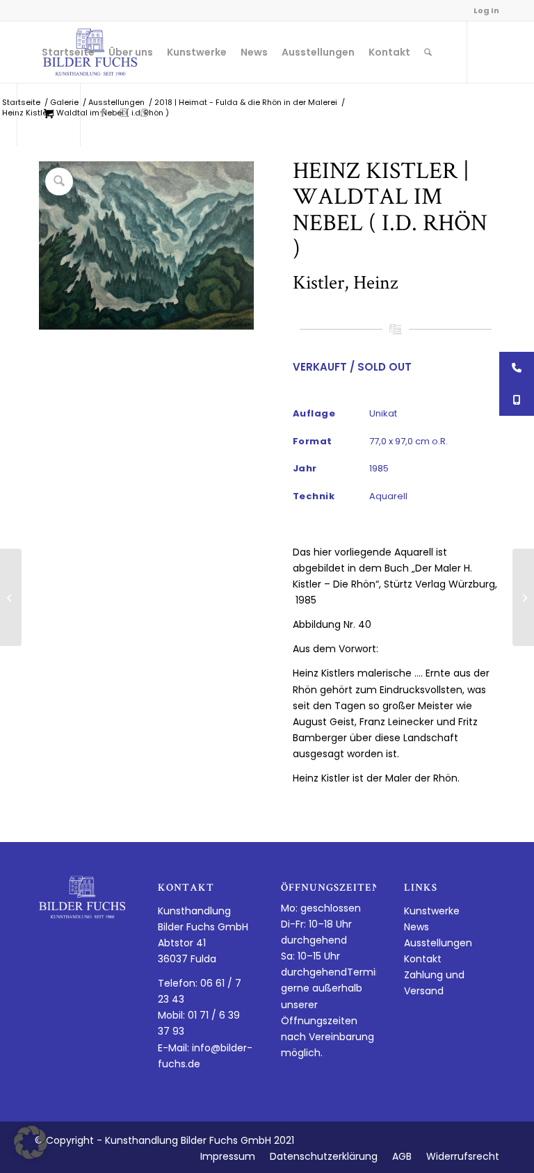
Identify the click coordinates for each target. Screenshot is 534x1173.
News (416, 927)
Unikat (383, 413)
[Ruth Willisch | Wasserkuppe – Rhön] (523, 597)
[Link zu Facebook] (102, 112)
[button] (30, 1142)
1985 (379, 468)
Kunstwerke (432, 911)
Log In (486, 10)
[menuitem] (68, 52)
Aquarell (388, 496)
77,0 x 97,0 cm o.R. (408, 441)
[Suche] (428, 52)
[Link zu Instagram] (123, 112)
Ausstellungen (438, 943)
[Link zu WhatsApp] (144, 112)
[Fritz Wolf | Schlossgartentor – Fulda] (11, 597)
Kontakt (423, 959)
